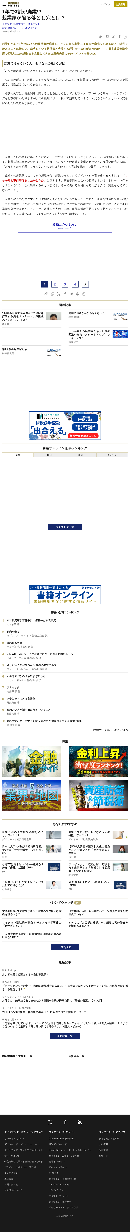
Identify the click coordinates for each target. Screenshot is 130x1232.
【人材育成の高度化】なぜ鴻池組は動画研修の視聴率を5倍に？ (31, 935)
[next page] (85, 284)
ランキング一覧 (65, 527)
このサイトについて (14, 1138)
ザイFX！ (54, 1172)
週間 (80, 455)
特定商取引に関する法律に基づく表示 (23, 1161)
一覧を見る (65, 947)
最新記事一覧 (65, 1036)
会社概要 (103, 1144)
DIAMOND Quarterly (59, 1184)
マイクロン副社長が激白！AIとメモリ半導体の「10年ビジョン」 (31, 924)
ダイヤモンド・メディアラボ (63, 1207)
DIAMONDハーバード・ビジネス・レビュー (71, 1150)
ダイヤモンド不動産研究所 (62, 1178)
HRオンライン (56, 1190)
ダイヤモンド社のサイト (62, 1131)
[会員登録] (120, 4)
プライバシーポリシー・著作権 (20, 1167)
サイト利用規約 (12, 1155)
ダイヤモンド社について (112, 1131)
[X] (50, 1123)
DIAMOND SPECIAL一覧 (17, 1056)
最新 (18, 455)
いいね (112, 455)
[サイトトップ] (13, 4)
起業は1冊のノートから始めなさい (19, 27)
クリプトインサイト (59, 1195)
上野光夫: (21, 24)
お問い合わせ (11, 1184)
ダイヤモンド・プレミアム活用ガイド (23, 1150)
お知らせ (103, 1155)
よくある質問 (11, 1172)
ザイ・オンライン (58, 1167)
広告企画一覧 (76, 1056)
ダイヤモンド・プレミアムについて (22, 1144)
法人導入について (13, 1190)
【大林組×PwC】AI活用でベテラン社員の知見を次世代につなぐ (98, 912)
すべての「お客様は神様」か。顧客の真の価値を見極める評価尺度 (98, 924)
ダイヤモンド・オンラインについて (23, 1131)
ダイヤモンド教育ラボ (60, 1201)
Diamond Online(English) (61, 1138)
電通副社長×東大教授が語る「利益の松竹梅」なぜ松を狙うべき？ (31, 912)
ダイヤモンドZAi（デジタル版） (65, 1155)
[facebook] (65, 1123)
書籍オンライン (56, 1161)
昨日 (49, 455)
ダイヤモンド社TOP (109, 1138)
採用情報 (103, 1150)
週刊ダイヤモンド (58, 1144)
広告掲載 (8, 1178)
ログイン (105, 4)
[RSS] (80, 1123)
